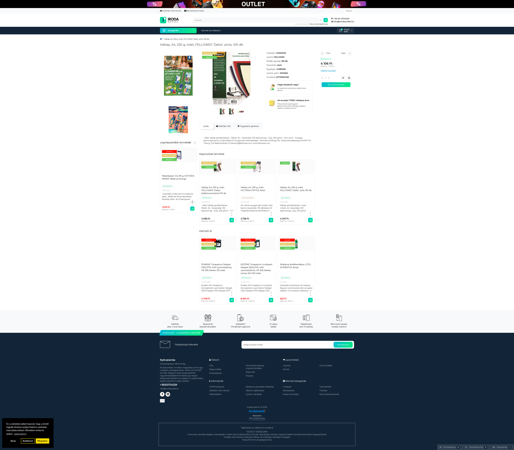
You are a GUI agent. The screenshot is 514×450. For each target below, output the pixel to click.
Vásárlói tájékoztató (255, 390)
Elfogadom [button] (42, 441)
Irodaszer (287, 387)
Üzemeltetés (325, 387)
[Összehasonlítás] (178, 172)
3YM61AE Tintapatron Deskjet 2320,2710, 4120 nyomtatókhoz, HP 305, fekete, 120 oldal (216, 267)
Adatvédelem (215, 394)
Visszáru (250, 376)
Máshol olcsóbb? (328, 70)
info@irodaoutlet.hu (343, 21)
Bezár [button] (13, 441)
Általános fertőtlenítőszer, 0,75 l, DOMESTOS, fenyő (295, 266)
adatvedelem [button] (20, 434)
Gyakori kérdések (254, 394)
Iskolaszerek (288, 390)
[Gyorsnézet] (172, 172)
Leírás (206, 126)
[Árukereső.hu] (257, 410)
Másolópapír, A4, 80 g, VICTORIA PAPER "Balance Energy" (178, 177)
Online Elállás (326, 365)
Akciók (286, 369)
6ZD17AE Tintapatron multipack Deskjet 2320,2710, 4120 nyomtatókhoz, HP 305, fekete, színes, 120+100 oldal (256, 269)
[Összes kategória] (320, 20)
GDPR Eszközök (216, 387)
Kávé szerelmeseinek (329, 394)
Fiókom (349, 11)
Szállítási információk (171, 11)
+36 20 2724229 (341, 18)
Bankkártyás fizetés (195, 11)
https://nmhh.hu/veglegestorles (257, 440)
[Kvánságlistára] (184, 172)
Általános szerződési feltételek (260, 387)
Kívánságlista (215, 373)
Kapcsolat (250, 372)
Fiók (211, 365)
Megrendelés (215, 369)
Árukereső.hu (257, 416)
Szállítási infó (224, 126)
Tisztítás (323, 390)
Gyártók (286, 365)
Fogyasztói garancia (249, 126)
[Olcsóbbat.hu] (257, 419)
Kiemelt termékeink (210, 30)
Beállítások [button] (28, 441)
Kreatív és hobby (291, 394)
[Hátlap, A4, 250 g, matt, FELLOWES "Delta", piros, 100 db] (231, 78)
